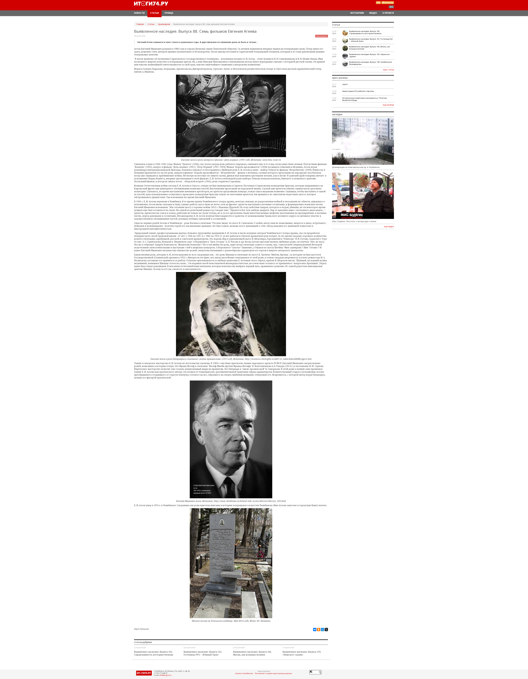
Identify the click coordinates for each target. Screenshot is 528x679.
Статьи (154, 13)
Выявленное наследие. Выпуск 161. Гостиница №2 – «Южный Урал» (203, 653)
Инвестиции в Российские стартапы (358, 91)
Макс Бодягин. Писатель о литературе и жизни (354, 221)
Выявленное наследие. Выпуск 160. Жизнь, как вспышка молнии (252, 653)
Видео (373, 13)
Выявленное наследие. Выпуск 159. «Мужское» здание (302, 653)
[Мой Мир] (322, 629)
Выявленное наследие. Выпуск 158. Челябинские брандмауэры (370, 63)
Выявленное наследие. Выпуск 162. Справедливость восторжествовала (153, 653)
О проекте (388, 13)
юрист (345, 84)
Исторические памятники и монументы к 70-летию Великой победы (364, 99)
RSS (378, 3)
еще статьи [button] (388, 69)
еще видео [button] (389, 226)
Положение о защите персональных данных (273, 673)
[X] (326, 629)
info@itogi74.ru (165, 675)
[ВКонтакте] (314, 629)
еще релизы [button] (388, 104)
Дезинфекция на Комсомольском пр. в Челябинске (356, 167)
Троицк (168, 13)
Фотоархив (357, 13)
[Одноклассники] (318, 629)
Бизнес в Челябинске (244, 673)
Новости (139, 13)
